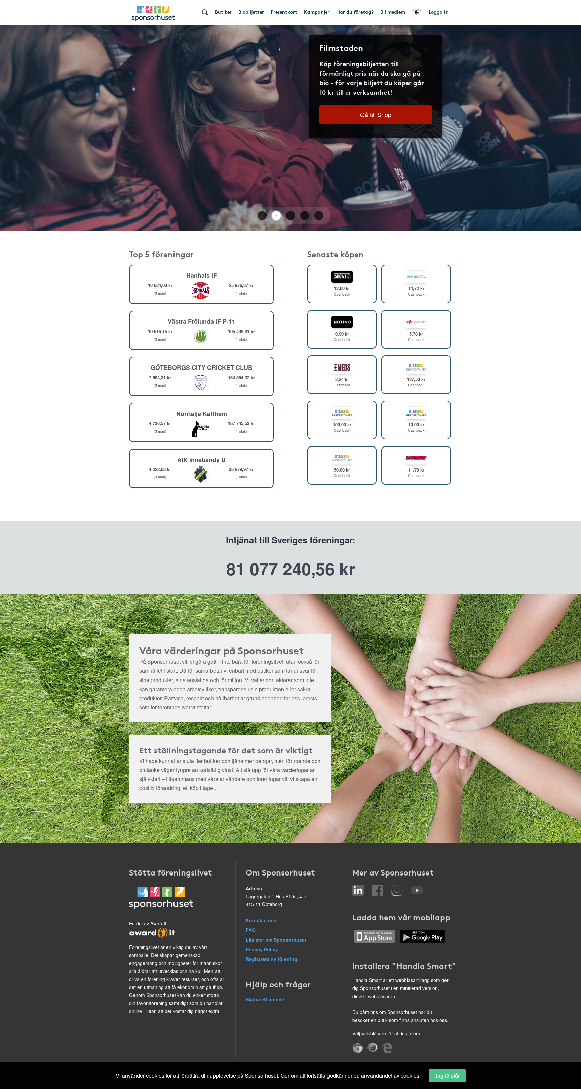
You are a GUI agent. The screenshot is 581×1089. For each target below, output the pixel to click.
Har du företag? (355, 11)
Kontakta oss (261, 920)
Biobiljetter (251, 11)
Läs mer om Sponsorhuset (276, 939)
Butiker (223, 11)
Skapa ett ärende (265, 999)
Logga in (439, 11)
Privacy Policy (262, 949)
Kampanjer (317, 11)
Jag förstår (447, 1075)
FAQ (251, 930)
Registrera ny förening (271, 959)
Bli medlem (392, 11)
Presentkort (284, 11)
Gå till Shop (375, 114)
